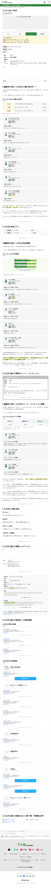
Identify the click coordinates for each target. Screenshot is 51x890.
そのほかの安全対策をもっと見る (25, 607)
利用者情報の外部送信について (26, 860)
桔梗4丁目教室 (6, 690)
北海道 (6, 7)
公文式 (11, 55)
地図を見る (7, 632)
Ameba (20, 876)
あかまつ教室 (6, 628)
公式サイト (25, 678)
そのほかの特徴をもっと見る (25, 597)
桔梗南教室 (5, 649)
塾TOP (3, 7)
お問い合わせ (43, 860)
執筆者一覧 (43, 853)
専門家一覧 (22, 857)
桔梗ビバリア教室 (7, 720)
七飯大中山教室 (6, 774)
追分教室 (5, 784)
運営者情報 (28, 857)
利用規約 (5, 860)
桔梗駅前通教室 (6, 639)
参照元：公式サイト (44, 389)
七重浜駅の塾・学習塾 (9, 822)
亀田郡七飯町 (10, 7)
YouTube (41, 849)
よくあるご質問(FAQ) (25, 861)
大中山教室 (5, 710)
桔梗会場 (5, 738)
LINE (17, 849)
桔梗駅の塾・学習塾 (9, 819)
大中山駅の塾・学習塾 (33, 819)
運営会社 (37, 860)
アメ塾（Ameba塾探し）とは (14, 853)
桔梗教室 (5, 756)
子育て (32, 849)
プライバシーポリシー (13, 860)
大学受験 (25, 849)
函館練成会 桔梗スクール (8, 672)
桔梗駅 (15, 7)
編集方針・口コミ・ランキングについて (31, 853)
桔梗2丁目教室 (6, 700)
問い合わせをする (7, 614)
